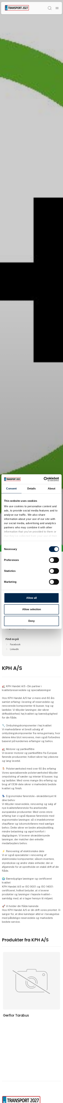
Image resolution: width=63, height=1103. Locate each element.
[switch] (54, 560)
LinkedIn (14, 649)
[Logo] (17, 8)
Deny (31, 620)
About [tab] (51, 488)
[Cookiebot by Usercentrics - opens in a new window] (44, 479)
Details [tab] (31, 488)
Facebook (15, 644)
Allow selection (31, 609)
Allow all (31, 597)
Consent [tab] (11, 488)
